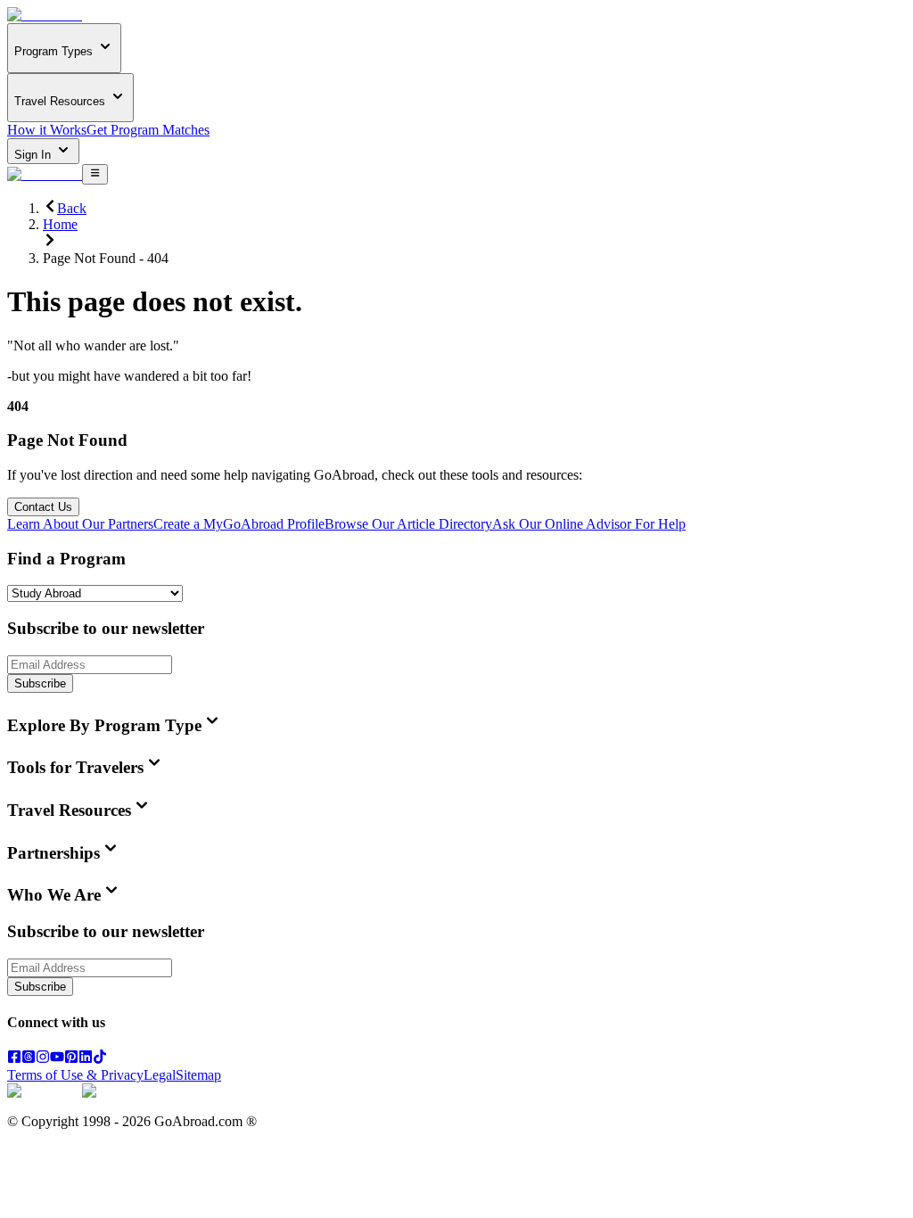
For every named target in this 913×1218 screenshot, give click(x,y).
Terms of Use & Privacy (75, 1074)
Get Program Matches (148, 129)
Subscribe (40, 683)
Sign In (34, 154)
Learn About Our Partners (80, 523)
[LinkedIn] (85, 1058)
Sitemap (198, 1074)
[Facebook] (14, 1058)
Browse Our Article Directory (408, 523)
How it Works (46, 129)
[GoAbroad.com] (44, 14)
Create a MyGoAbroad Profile (239, 523)
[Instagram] (43, 1058)
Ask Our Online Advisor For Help (589, 523)
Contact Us (43, 507)
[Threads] (28, 1058)
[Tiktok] (100, 1058)
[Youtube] (57, 1058)
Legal (160, 1074)
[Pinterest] (71, 1058)
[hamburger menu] (95, 174)
